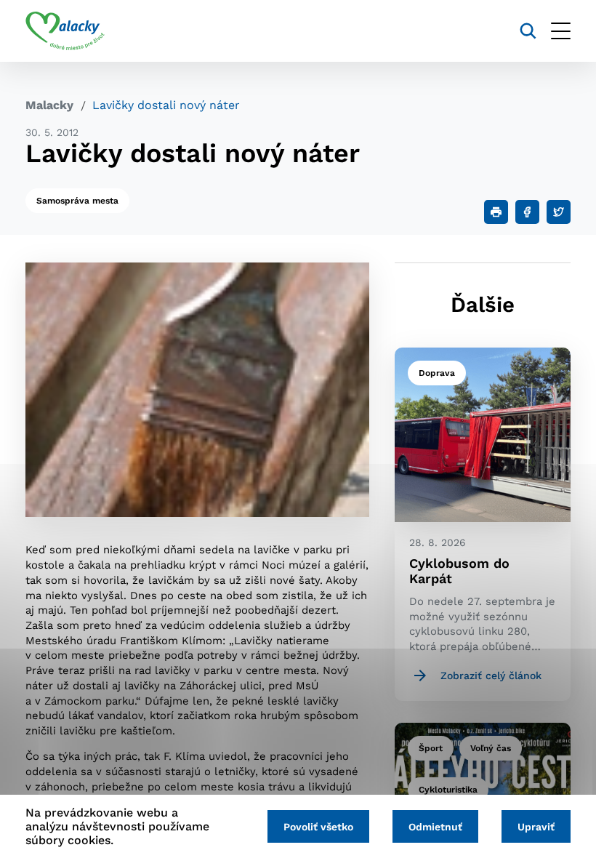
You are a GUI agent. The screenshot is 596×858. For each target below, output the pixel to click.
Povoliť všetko (318, 827)
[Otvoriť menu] (561, 31)
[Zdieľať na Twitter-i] (559, 212)
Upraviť (536, 827)
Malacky (49, 105)
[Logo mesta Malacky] (65, 31)
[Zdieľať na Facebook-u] (527, 212)
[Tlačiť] (496, 212)
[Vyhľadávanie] (528, 31)
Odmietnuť (435, 827)
